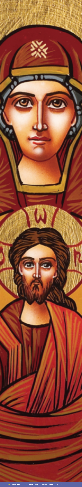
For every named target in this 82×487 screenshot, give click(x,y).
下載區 (57, 484)
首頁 (9, 484)
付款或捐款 (44, 484)
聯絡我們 (31, 484)
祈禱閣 (36, 484)
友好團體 (51, 484)
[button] (62, 484)
